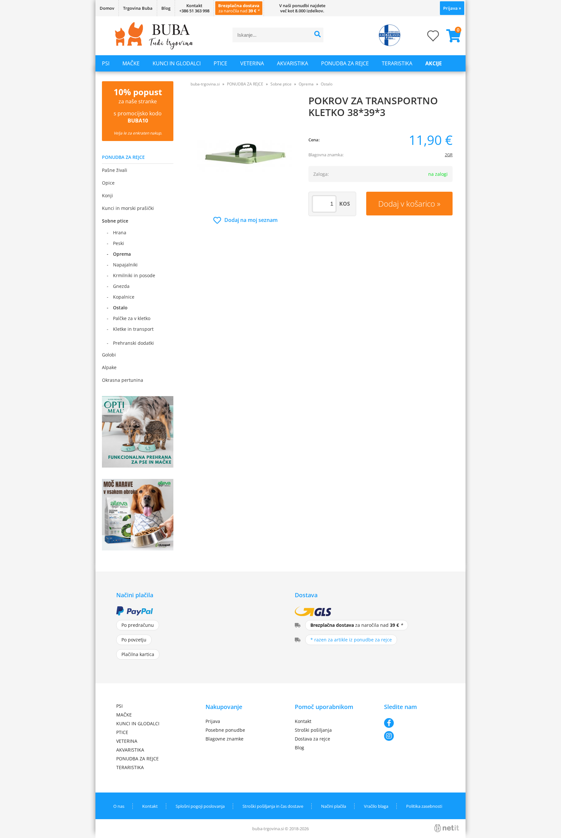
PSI (105, 63)
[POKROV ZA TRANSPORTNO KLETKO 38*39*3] (246, 155)
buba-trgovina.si (205, 84)
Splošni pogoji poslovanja (200, 806)
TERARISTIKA (397, 63)
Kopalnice (123, 297)
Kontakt (303, 721)
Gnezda (121, 286)
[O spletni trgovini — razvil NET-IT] (446, 828)
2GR (449, 155)
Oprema (122, 254)
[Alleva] (137, 548)
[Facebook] (414, 723)
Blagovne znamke (224, 739)
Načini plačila (333, 806)
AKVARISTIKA (292, 63)
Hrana (119, 232)
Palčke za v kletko (131, 318)
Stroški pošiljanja (313, 730)
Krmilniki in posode (134, 275)
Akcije (433, 63)
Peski (118, 243)
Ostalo (120, 307)
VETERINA (252, 63)
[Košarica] (451, 35)
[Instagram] (414, 736)
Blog (165, 8)
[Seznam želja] (427, 37)
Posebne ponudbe (225, 730)
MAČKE (131, 63)
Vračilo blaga (376, 806)
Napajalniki (125, 265)
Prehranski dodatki (133, 343)
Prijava (452, 8)
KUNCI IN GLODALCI (177, 63)
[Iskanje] (317, 35)
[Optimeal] (137, 465)
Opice (108, 183)
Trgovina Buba (138, 8)
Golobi (109, 355)
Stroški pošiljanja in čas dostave (273, 806)
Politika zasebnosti (424, 806)
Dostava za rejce (312, 739)
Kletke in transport (133, 329)
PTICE (220, 63)
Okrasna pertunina (122, 380)
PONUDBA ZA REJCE (345, 63)
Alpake (109, 367)
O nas (118, 806)
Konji (107, 195)
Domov (107, 8)
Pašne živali (114, 170)
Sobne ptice (115, 221)
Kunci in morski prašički (128, 208)
